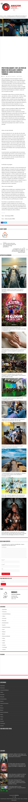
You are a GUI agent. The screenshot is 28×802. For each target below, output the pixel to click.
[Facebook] (12, 797)
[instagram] (15, 797)
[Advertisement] (14, 52)
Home (1, 16)
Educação (4, 620)
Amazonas (4, 611)
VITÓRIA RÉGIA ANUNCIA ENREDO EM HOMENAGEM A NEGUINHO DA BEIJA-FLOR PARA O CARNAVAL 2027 (14, 329)
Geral (5, 16)
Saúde (3, 642)
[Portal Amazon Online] (14, 6)
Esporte (3, 625)
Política (3, 640)
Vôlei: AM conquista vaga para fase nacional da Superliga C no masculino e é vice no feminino (13, 495)
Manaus (3, 631)
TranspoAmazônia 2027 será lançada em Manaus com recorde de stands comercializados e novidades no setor (14, 475)
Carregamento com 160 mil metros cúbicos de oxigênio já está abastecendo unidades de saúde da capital (18, 250)
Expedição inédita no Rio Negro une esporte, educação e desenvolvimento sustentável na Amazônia (13, 291)
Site (2, 568)
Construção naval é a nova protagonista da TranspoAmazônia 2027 (12, 398)
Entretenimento (5, 622)
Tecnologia (4, 647)
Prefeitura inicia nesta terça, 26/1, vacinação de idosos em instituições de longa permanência (9, 244)
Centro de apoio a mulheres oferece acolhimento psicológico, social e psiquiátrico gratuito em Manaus (14, 351)
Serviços (4, 645)
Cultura (3, 616)
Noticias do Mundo (6, 636)
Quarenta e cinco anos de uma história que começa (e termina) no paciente (12, 446)
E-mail (3, 564)
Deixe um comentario (11, 76)
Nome (3, 559)
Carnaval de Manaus (6, 613)
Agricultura (4, 609)
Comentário (4, 547)
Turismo (4, 649)
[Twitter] (13, 797)
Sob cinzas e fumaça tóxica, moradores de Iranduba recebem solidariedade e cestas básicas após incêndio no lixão (14, 375)
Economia (4, 618)
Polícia (3, 638)
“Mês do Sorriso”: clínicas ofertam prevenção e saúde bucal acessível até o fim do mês (13, 420)
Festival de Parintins (6, 627)
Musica (3, 633)
